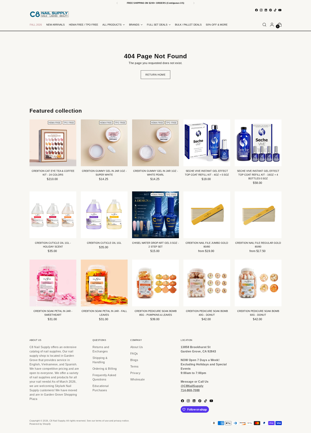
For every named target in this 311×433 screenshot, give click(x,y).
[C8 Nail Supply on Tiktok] (275, 10)
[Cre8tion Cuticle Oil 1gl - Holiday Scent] (53, 214)
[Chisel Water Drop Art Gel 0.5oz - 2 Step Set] (155, 214)
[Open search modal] (264, 24)
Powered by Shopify (40, 424)
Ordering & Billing (105, 368)
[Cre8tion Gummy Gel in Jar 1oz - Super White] (104, 142)
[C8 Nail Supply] (49, 14)
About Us (136, 347)
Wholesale (137, 379)
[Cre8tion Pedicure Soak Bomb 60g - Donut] (258, 283)
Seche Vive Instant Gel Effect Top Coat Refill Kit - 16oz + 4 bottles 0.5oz (258, 174)
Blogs (134, 360)
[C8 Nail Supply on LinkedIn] (265, 10)
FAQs (134, 353)
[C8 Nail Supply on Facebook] (256, 10)
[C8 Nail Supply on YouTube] (279, 10)
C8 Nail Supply (57, 421)
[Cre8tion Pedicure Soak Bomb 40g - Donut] (206, 283)
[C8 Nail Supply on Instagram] (261, 10)
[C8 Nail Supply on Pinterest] (270, 10)
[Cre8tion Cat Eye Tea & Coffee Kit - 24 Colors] (53, 142)
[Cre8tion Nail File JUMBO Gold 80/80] (206, 214)
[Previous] (117, 3)
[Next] (194, 3)
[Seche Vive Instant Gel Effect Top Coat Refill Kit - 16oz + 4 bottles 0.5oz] (258, 142)
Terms (134, 366)
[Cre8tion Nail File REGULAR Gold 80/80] (258, 214)
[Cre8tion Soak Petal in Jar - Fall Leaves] (104, 283)
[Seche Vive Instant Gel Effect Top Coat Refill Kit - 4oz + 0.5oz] (206, 142)
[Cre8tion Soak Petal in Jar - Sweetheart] (53, 283)
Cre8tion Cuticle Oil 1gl (104, 242)
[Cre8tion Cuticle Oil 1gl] (104, 214)
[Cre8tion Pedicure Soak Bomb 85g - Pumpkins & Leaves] (155, 283)
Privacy (135, 373)
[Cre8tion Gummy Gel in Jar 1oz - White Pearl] (155, 142)
